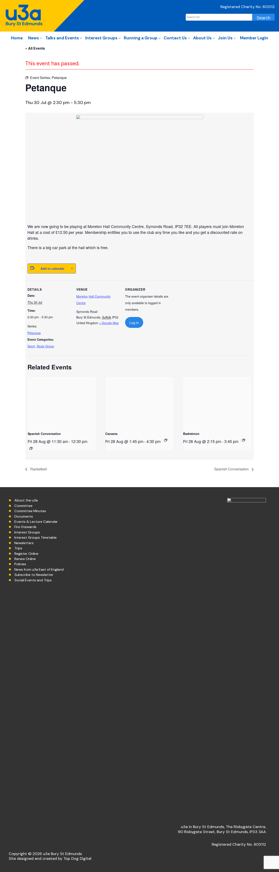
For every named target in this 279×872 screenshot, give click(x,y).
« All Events (35, 48)
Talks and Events (62, 38)
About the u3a (26, 500)
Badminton (191, 433)
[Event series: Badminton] (243, 440)
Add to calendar (52, 268)
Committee (23, 506)
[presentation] (62, 402)
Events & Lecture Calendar (36, 522)
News (33, 38)
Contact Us (175, 38)
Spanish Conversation (44, 433)
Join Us (225, 38)
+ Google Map (109, 323)
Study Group (45, 346)
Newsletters (24, 543)
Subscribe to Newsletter (33, 575)
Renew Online (25, 559)
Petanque (34, 333)
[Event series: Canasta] (165, 440)
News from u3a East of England (39, 569)
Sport (31, 346)
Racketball (38, 468)
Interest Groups (101, 38)
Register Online (26, 554)
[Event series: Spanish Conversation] (30, 448)
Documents (23, 516)
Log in (134, 322)
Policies (20, 564)
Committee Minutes (30, 511)
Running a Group (140, 38)
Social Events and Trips (33, 580)
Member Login (254, 38)
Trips (18, 548)
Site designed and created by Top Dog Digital (50, 858)
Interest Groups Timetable (35, 537)
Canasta (111, 433)
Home (17, 38)
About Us (202, 38)
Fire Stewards (25, 527)
